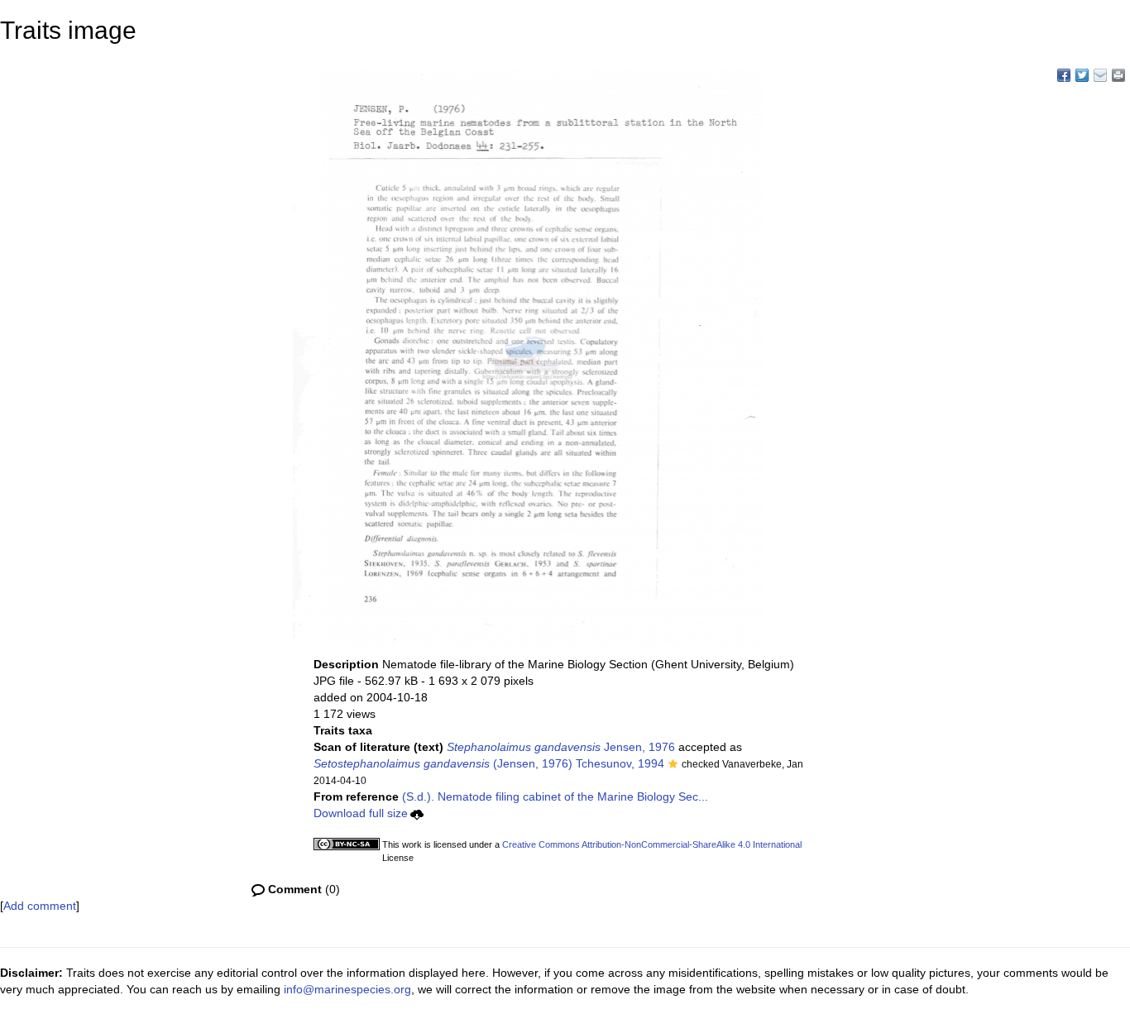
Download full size (361, 813)
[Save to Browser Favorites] (1100, 75)
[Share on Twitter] (1082, 75)
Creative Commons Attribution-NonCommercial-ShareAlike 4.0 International (652, 844)
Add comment (39, 905)
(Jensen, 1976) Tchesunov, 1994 (489, 763)
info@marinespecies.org (347, 989)
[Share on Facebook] (1063, 75)
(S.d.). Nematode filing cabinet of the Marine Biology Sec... (555, 796)
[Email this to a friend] (1118, 75)
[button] (673, 765)
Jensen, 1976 (561, 746)
